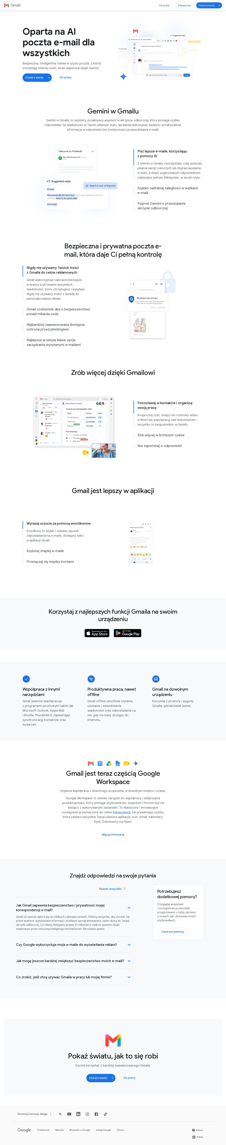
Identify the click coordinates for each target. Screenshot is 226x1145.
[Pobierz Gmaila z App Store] (97, 633)
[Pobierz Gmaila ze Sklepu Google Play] (128, 633)
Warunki (59, 1130)
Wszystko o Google (79, 1130)
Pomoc (120, 1130)
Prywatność (43, 1130)
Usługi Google (103, 1130)
